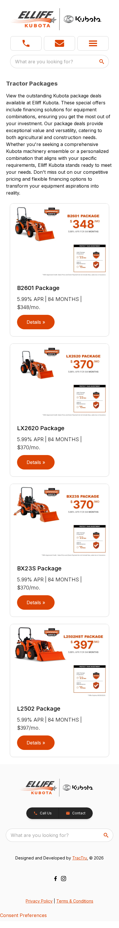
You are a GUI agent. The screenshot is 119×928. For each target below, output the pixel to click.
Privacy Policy (39, 901)
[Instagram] (63, 878)
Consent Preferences (23, 915)
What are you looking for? (44, 61)
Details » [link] (36, 322)
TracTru (79, 857)
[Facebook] (55, 878)
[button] (26, 43)
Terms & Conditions (74, 901)
